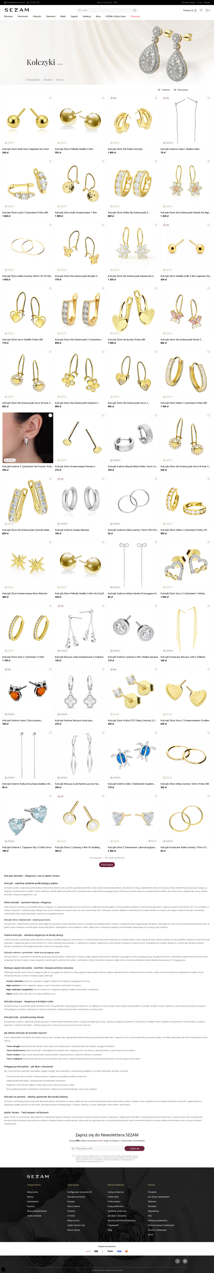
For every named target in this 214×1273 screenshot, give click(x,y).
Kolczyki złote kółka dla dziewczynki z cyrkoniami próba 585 (128, 212)
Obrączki (37, 16)
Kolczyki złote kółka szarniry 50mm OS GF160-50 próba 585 (26, 276)
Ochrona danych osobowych (161, 1225)
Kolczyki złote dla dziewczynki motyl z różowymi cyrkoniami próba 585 (181, 339)
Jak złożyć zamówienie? (159, 1196)
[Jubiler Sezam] (16, 11)
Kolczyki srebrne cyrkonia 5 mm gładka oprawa (133, 657)
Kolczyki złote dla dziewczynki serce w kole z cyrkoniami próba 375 (185, 466)
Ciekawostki (113, 1225)
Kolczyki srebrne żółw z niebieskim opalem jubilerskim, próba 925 (131, 784)
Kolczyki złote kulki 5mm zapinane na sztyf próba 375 (25, 149)
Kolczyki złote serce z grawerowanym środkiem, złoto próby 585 (186, 720)
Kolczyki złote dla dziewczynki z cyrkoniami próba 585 (78, 339)
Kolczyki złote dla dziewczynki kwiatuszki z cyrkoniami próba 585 (130, 276)
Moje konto (32, 1192)
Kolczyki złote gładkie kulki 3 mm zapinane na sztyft (185, 276)
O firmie (71, 1215)
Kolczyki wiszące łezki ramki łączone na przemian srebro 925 (76, 784)
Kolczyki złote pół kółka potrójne (125, 149)
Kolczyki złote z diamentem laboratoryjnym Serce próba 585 (131, 847)
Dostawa (152, 1206)
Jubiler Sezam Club (76, 1225)
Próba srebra (114, 1201)
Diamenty (50, 16)
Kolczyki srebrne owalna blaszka (72, 530)
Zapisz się (134, 1148)
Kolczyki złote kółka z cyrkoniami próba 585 (184, 403)
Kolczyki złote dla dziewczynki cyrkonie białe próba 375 (25, 530)
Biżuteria (8, 16)
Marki (63, 16)
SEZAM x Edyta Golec (116, 16)
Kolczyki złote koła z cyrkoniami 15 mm (23, 657)
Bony (98, 16)
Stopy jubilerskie (115, 1206)
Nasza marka (73, 1206)
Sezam (99, 1140)
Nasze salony (73, 1230)
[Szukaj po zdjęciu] (134, 10)
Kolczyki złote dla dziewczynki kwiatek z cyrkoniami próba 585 (76, 403)
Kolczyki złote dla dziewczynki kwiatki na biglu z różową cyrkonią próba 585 (185, 212)
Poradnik (152, 1192)
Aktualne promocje (76, 1196)
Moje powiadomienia (37, 1211)
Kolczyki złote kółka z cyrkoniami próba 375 (184, 530)
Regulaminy (153, 1211)
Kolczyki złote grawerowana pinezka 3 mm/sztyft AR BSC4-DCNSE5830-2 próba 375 (78, 466)
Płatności (152, 1201)
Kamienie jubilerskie (117, 1211)
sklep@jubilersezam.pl (16, 2)
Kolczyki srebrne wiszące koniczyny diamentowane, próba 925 (73, 720)
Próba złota (113, 1196)
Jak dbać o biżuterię (117, 1215)
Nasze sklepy (189, 2)
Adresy (30, 1196)
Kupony (30, 1206)
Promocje (135, 16)
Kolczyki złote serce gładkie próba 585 (22, 339)
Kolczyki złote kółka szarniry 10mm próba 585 (185, 784)
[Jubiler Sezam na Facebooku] (177, 1261)
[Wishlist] (201, 10)
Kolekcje (87, 16)
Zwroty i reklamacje (157, 1230)
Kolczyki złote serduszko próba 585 (126, 339)
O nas (199, 2)
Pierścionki (23, 16)
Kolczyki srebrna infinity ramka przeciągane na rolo (133, 593)
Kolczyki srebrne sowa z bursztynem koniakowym (21, 720)
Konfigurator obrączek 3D (79, 1192)
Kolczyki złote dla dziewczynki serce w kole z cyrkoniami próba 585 (26, 403)
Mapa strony (73, 1220)
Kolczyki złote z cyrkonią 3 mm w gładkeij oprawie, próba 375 (77, 847)
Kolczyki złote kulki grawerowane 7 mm (76, 212)
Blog (110, 1230)
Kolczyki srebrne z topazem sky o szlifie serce (26, 847)
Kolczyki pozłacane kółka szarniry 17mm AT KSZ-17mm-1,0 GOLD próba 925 (184, 847)
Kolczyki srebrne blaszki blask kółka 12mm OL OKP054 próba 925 (132, 466)
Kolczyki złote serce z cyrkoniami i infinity (183, 593)
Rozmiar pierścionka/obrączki (122, 1220)
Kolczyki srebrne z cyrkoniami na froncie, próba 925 (27, 466)
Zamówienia (32, 1201)
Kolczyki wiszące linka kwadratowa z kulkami (79, 657)
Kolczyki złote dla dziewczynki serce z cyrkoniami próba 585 (128, 403)
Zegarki (74, 16)
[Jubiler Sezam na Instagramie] (185, 1261)
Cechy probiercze (116, 1192)
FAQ (150, 1215)
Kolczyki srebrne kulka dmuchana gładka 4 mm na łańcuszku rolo (27, 784)
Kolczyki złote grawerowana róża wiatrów (24, 593)
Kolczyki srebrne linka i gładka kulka (180, 149)
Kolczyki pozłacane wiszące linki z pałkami (183, 657)
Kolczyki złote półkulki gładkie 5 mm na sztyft (79, 593)
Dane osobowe (34, 1215)
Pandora (71, 1211)
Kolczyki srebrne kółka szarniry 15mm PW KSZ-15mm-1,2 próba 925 (132, 530)
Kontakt (207, 2)
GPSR (150, 1234)
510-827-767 (34, 2)
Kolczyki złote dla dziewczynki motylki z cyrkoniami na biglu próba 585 (76, 276)
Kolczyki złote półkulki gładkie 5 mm (74, 149)
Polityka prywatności (157, 1220)
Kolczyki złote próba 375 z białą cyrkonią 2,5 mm (131, 720)
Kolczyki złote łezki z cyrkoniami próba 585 (25, 212)
